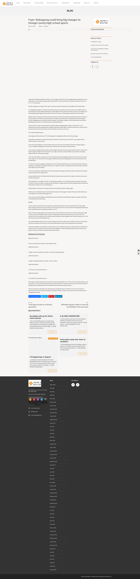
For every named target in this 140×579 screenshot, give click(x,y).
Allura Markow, (82, 281)
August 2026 (52, 384)
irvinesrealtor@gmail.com (36, 415)
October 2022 (53, 541)
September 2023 (53, 503)
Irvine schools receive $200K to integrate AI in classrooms (99, 49)
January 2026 (53, 405)
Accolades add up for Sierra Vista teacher (99, 45)
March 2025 (52, 440)
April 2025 (52, 437)
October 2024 (53, 458)
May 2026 (52, 391)
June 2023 (52, 513)
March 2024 (52, 482)
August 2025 (52, 423)
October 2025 (53, 416)
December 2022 (53, 534)
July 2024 (52, 468)
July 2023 (52, 510)
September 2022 (53, 545)
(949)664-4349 (34, 411)
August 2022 (52, 548)
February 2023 (53, 527)
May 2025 (52, 433)
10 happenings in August (40, 357)
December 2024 (53, 451)
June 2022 (52, 555)
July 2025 (52, 426)
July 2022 (52, 552)
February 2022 (53, 569)
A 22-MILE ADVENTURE (70, 316)
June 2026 (52, 388)
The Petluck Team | (95, 576)
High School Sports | (33, 238)
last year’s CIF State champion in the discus (52, 221)
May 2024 (52, 475)
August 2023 (52, 506)
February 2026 (53, 402)
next (74, 305)
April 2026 (52, 395)
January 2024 (53, 489)
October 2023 (53, 499)
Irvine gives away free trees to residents (99, 53)
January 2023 (53, 531)
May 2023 (52, 517)
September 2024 (53, 461)
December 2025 (53, 409)
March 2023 (52, 524)
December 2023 (53, 492)
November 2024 (53, 454)
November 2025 (53, 412)
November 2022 (53, 538)
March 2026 (52, 398)
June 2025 (52, 430)
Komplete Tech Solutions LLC (105, 576)
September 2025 (53, 419)
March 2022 (52, 566)
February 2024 (53, 486)
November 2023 (53, 496)
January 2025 (53, 447)
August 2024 (52, 465)
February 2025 (53, 444)
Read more (52, 332)
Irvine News (45, 26)
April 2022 (52, 562)
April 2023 (52, 520)
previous (40, 305)
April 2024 (52, 479)
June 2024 (52, 472)
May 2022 (52, 559)
